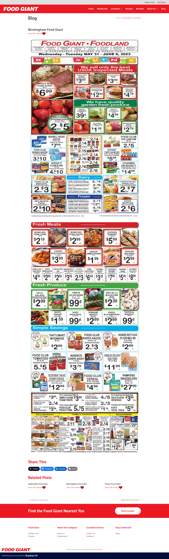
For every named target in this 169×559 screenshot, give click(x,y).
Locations (90, 536)
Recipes (31, 536)
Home (118, 18)
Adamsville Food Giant (38, 484)
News (117, 533)
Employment (62, 536)
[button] (34, 469)
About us (61, 533)
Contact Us (90, 533)
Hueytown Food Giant (38, 500)
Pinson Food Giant (113, 484)
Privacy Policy (98, 550)
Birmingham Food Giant (76, 484)
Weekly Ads (33, 533)
